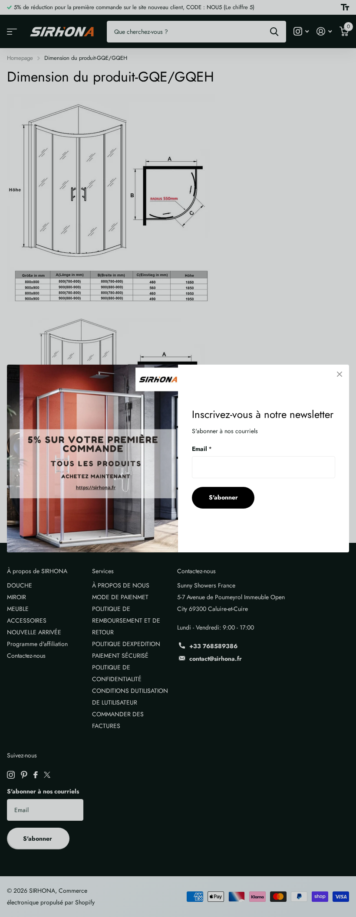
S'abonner (223, 497)
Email (202, 448)
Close (339, 374)
